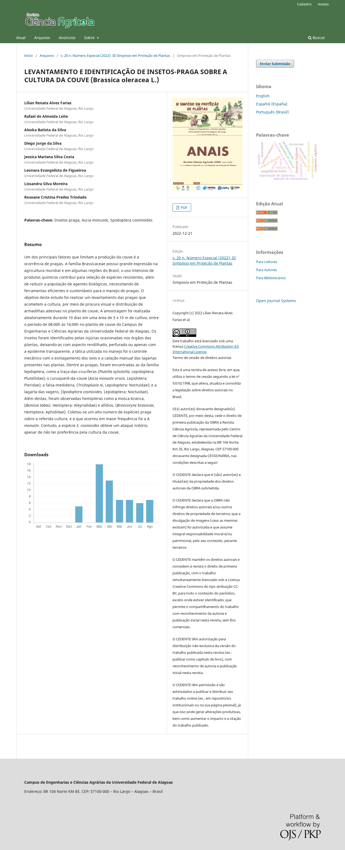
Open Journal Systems (276, 300)
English (263, 95)
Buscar (318, 37)
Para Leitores (266, 261)
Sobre (90, 37)
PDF (183, 207)
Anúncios (67, 37)
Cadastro (304, 4)
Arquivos (42, 37)
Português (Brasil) (272, 112)
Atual (21, 37)
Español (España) (271, 103)
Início (28, 55)
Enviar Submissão (275, 63)
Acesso (323, 4)
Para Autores (266, 269)
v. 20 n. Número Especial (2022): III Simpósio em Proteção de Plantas (115, 55)
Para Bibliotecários (271, 277)
